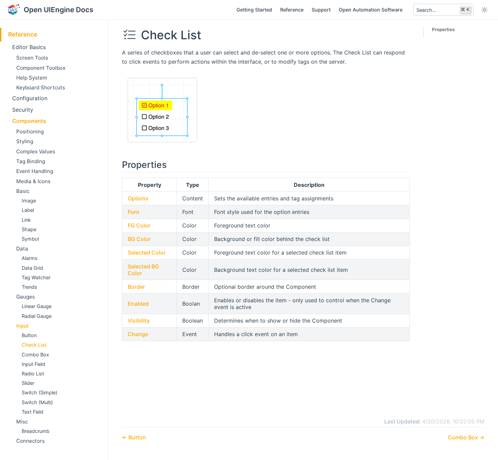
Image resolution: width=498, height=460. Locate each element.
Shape (29, 229)
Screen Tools (32, 57)
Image (29, 200)
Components (29, 120)
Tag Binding (30, 161)
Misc (22, 421)
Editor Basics (29, 47)
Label (28, 210)
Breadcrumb (35, 431)
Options (138, 198)
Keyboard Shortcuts (40, 87)
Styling (24, 141)
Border (136, 286)
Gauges (25, 296)
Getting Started (254, 10)
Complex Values (35, 151)
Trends (29, 287)
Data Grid (32, 268)
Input (22, 326)
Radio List (33, 373)
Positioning (30, 131)
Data (22, 248)
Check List (34, 345)
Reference (292, 10)
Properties (443, 29)
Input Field (33, 364)
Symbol (30, 239)
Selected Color (147, 252)
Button (29, 335)
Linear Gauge (36, 306)
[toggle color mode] (484, 10)
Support (321, 10)
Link (26, 220)
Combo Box (35, 354)
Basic (22, 191)
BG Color (139, 239)
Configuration (29, 98)
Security (22, 109)
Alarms (30, 258)
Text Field (32, 412)
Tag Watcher (36, 277)
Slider (28, 383)
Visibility (139, 320)
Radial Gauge (36, 316)
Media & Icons (33, 181)
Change (138, 334)
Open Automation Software (370, 10)
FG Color (139, 225)
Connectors (30, 441)
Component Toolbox (40, 68)
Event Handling (34, 171)
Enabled (138, 303)
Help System (31, 77)
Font (133, 212)
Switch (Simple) (39, 392)
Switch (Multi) (37, 402)
